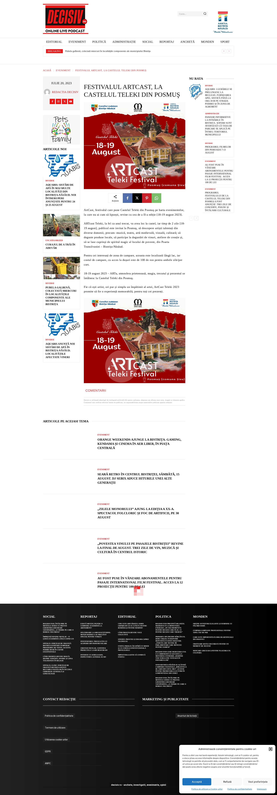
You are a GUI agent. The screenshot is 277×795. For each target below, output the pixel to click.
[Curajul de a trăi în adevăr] (61, 225)
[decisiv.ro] (65, 19)
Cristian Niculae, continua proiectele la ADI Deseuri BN (93, 649)
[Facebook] (52, 101)
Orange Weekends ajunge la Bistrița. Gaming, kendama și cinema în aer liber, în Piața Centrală (139, 444)
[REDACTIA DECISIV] (48, 92)
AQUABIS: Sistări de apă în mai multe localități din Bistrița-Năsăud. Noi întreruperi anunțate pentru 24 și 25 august (61, 194)
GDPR (48, 751)
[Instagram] (58, 101)
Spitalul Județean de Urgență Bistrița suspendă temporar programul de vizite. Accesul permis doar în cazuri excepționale (57, 648)
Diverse (50, 181)
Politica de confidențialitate (239, 789)
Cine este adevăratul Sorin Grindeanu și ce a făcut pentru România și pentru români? (132, 626)
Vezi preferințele (258, 781)
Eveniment (63, 70)
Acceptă (197, 781)
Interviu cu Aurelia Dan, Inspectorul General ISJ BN (93, 656)
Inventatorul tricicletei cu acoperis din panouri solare (93, 642)
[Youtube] (70, 101)
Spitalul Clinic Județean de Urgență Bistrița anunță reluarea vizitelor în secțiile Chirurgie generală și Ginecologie (57, 669)
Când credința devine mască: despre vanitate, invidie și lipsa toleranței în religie (58, 659)
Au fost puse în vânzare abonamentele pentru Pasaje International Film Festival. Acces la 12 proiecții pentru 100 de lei (140, 582)
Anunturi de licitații (187, 716)
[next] (229, 51)
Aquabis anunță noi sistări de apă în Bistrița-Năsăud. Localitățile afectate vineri (104, 51)
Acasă (47, 70)
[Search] (205, 13)
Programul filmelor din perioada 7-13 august (218, 150)
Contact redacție (59, 699)
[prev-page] (191, 218)
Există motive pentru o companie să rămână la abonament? (91, 626)
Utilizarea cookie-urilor (56, 739)
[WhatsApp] (156, 198)
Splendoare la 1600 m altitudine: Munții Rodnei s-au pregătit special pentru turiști (95, 635)
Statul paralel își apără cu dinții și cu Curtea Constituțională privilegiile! (133, 648)
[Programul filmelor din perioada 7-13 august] (196, 148)
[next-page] (196, 218)
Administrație (212, 114)
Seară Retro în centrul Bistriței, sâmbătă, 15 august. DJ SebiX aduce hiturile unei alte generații (138, 478)
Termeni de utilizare (55, 727)
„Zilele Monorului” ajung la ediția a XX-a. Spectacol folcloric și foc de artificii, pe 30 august (138, 513)
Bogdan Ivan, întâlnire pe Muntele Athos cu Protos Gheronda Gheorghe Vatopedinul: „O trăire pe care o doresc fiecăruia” (58, 628)
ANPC (48, 763)
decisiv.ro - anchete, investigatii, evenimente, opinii (138, 785)
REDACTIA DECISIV (65, 92)
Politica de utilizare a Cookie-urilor (206, 789)
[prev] (224, 51)
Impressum (262, 789)
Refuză (227, 781)
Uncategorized (54, 240)
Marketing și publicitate (165, 699)
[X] (64, 101)
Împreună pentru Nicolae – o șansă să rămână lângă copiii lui (58, 638)
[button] (270, 749)
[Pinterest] (147, 198)
